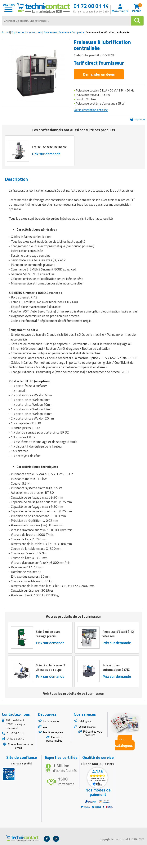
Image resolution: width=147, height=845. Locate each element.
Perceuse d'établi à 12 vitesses (118, 634)
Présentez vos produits (92, 733)
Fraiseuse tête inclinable (49, 147)
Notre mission (51, 721)
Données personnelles (54, 739)
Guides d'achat (86, 727)
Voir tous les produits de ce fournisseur (73, 693)
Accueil (6, 32)
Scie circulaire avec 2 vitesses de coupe (50, 667)
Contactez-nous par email (20, 746)
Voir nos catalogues (124, 742)
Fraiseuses (50, 32)
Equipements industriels (26, 32)
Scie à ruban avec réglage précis (48, 634)
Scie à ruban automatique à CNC (116, 667)
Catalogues (84, 721)
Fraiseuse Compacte (71, 32)
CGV (45, 727)
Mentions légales (53, 732)
